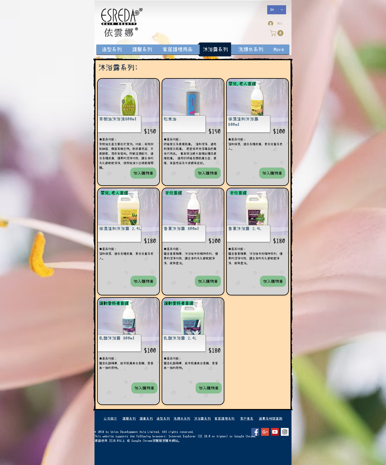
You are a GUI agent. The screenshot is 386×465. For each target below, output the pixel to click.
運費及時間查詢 (270, 418)
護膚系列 (146, 418)
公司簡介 (110, 418)
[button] (277, 33)
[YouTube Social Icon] (275, 432)
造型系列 (163, 418)
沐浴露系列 (202, 418)
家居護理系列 (224, 418)
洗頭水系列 (181, 418)
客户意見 (247, 418)
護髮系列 (129, 418)
